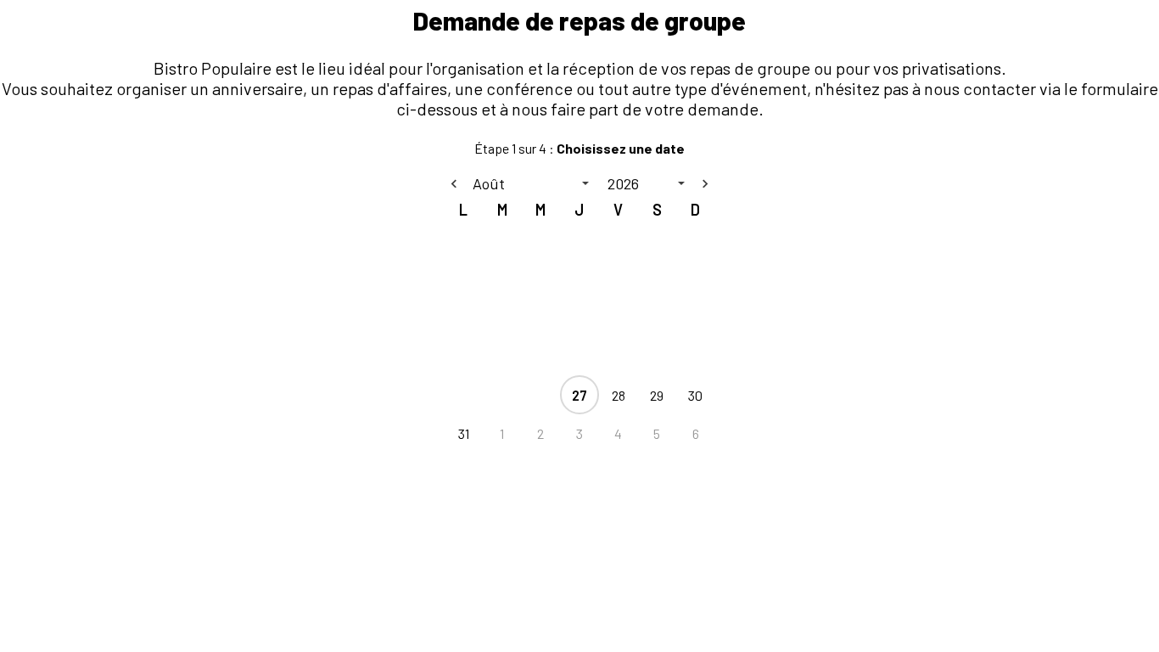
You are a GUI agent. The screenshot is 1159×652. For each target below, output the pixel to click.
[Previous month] (454, 183)
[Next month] (705, 183)
